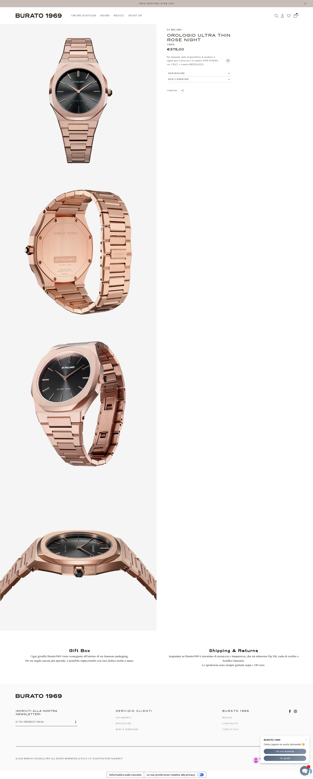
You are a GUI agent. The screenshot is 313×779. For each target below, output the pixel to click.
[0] (295, 16)
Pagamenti (124, 717)
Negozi (227, 717)
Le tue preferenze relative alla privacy (171, 774)
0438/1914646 (210, 61)
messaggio (197, 64)
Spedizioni (124, 723)
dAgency (117, 758)
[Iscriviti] (76, 722)
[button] (228, 60)
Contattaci (230, 729)
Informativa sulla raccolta (125, 774)
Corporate (230, 723)
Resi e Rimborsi (127, 729)
